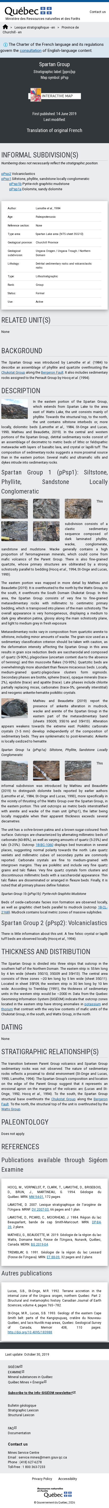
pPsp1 (6, 179)
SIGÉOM (14, 1367)
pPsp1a (15, 189)
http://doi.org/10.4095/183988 (30, 1332)
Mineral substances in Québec (30, 1377)
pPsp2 (6, 174)
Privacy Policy (42, 1479)
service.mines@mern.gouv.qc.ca (43, 1457)
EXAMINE (14, 1372)
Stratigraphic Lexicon (23, 1410)
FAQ (11, 1428)
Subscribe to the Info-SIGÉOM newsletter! (40, 1393)
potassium (92, 1004)
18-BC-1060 (44, 845)
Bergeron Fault (52, 372)
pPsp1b (15, 184)
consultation (31, 50)
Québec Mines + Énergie (26, 1382)
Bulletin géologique (22, 1405)
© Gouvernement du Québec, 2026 (54, 1502)
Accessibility (67, 1479)
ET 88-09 (53, 1257)
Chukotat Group (13, 372)
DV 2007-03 (40, 1209)
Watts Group (10, 1109)
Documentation (19, 1433)
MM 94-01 (36, 1197)
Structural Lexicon (21, 1415)
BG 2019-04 (39, 1244)
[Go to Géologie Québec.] (5, 27)
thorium (7, 1009)
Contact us (98, 12)
